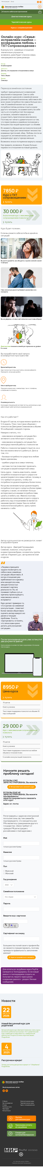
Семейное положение (13, 892)
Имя (5, 838)
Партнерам (5, 1108)
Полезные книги (7, 1106)
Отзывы (4, 1105)
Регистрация (5, 1)
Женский (9, 873)
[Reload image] (10, 924)
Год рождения (10, 879)
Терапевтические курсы (22, 22)
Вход (12, 1)
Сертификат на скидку (14, 933)
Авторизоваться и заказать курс (22, 787)
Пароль (6, 904)
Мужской (9, 871)
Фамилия (7, 852)
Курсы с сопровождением (21, 28)
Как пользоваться (7, 1103)
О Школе (4, 1101)
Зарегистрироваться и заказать (22, 957)
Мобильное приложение (15, 11)
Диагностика (5, 346)
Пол (5, 866)
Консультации (6, 1110)
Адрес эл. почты (11, 804)
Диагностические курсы (21, 16)
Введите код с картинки (14, 916)
